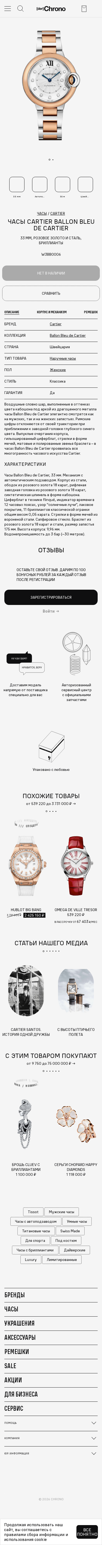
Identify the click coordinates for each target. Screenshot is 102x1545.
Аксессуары (20, 1337)
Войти (49, 611)
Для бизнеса (21, 1394)
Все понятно (87, 1532)
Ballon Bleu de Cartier (68, 335)
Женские (58, 369)
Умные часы (77, 1221)
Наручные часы (63, 358)
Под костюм (66, 1240)
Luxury (31, 1259)
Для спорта (35, 1240)
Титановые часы (36, 1230)
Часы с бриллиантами (35, 1250)
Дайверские (74, 1250)
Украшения (19, 1323)
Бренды (14, 1295)
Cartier (55, 323)
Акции (13, 1380)
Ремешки (16, 1351)
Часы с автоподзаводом (36, 1221)
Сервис (13, 1408)
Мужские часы (61, 1211)
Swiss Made (70, 1230)
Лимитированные (62, 1259)
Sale (10, 1366)
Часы (11, 1309)
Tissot (33, 1211)
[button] (46, 811)
